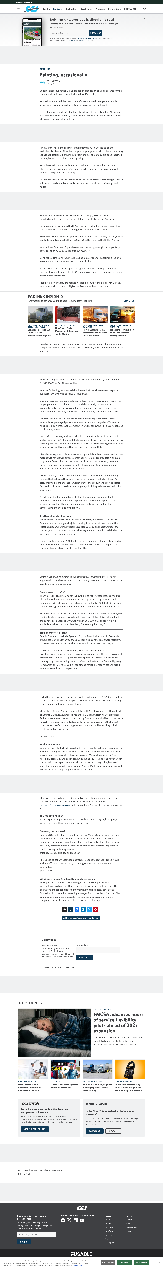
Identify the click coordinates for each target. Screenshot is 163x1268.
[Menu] (18, 9)
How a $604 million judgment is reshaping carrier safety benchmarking (97, 1087)
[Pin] (95, 909)
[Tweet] (89, 909)
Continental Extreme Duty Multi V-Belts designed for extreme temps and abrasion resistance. (128, 1087)
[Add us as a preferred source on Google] (70, 909)
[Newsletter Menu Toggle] (144, 9)
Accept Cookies (141, 1262)
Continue (84, 957)
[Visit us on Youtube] (82, 1220)
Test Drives (55, 1082)
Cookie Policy (78, 1265)
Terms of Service (85, 40)
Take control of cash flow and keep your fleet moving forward (122, 333)
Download (94, 1131)
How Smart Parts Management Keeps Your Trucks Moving (67, 331)
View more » (129, 301)
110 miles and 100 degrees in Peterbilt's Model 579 (64, 1086)
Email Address (82, 945)
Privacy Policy (72, 40)
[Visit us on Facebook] (63, 1220)
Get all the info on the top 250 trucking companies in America (44, 1110)
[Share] (77, 909)
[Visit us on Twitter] (69, 1220)
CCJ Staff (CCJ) (53, 81)
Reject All (124, 1262)
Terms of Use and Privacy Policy (86, 38)
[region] (81, 1262)
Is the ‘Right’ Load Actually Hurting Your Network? (110, 1112)
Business (45, 69)
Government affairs (27, 1082)
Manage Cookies (108, 1262)
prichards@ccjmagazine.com (55, 805)
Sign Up (24, 1242)
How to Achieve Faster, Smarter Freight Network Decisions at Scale (95, 333)
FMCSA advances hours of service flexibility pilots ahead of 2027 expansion (118, 1023)
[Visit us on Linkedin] (76, 1220)
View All (113, 1131)
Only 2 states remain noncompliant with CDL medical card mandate (29, 1087)
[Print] (64, 909)
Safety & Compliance (103, 1009)
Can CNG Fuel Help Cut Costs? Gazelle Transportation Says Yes (39, 333)
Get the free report (35, 1129)
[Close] (159, 1262)
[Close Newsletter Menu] (144, 18)
